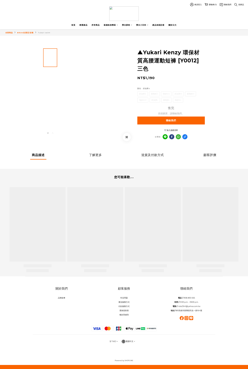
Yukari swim (44, 33)
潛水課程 (126, 25)
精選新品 (83, 25)
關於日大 (173, 25)
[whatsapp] (178, 136)
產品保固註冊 (158, 25)
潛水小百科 (141, 25)
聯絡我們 (171, 120)
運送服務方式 (124, 302)
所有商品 (96, 25)
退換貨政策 (124, 310)
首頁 (73, 25)
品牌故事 (61, 298)
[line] (165, 136)
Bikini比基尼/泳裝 (25, 33)
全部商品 (9, 33)
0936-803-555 (189, 298)
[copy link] (184, 136)
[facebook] (171, 136)
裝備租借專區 (110, 25)
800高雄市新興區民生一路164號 (189, 310)
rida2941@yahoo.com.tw (189, 306)
